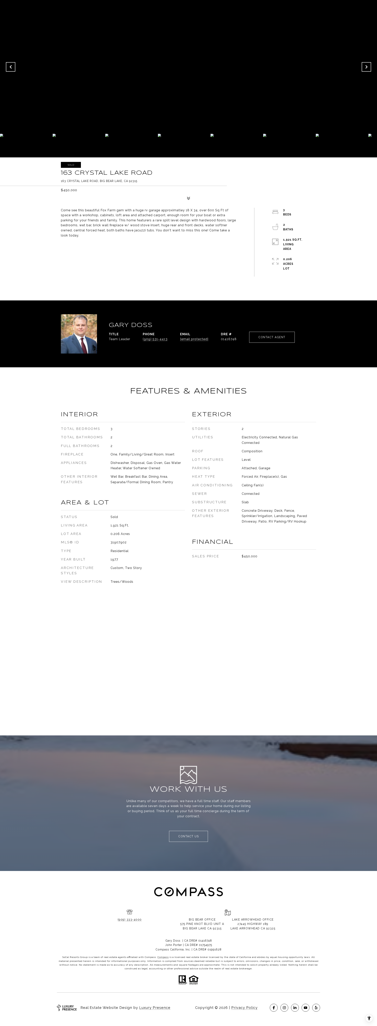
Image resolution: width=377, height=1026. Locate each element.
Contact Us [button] (188, 836)
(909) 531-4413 (155, 339)
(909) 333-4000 (130, 919)
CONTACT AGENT (271, 337)
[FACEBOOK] (274, 1008)
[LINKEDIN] (295, 1008)
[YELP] (316, 1008)
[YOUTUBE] (305, 1008)
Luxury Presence (154, 1008)
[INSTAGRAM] (284, 1008)
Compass (163, 957)
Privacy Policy (244, 1008)
